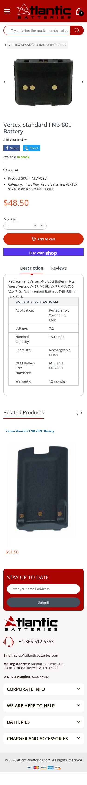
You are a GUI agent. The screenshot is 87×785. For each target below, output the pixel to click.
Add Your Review (15, 140)
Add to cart (46, 239)
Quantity (9, 219)
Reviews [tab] (59, 268)
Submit (43, 602)
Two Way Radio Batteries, (45, 184)
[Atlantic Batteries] (43, 10)
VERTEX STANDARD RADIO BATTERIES (37, 44)
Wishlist (13, 170)
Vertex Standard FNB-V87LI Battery (30, 431)
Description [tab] (31, 268)
